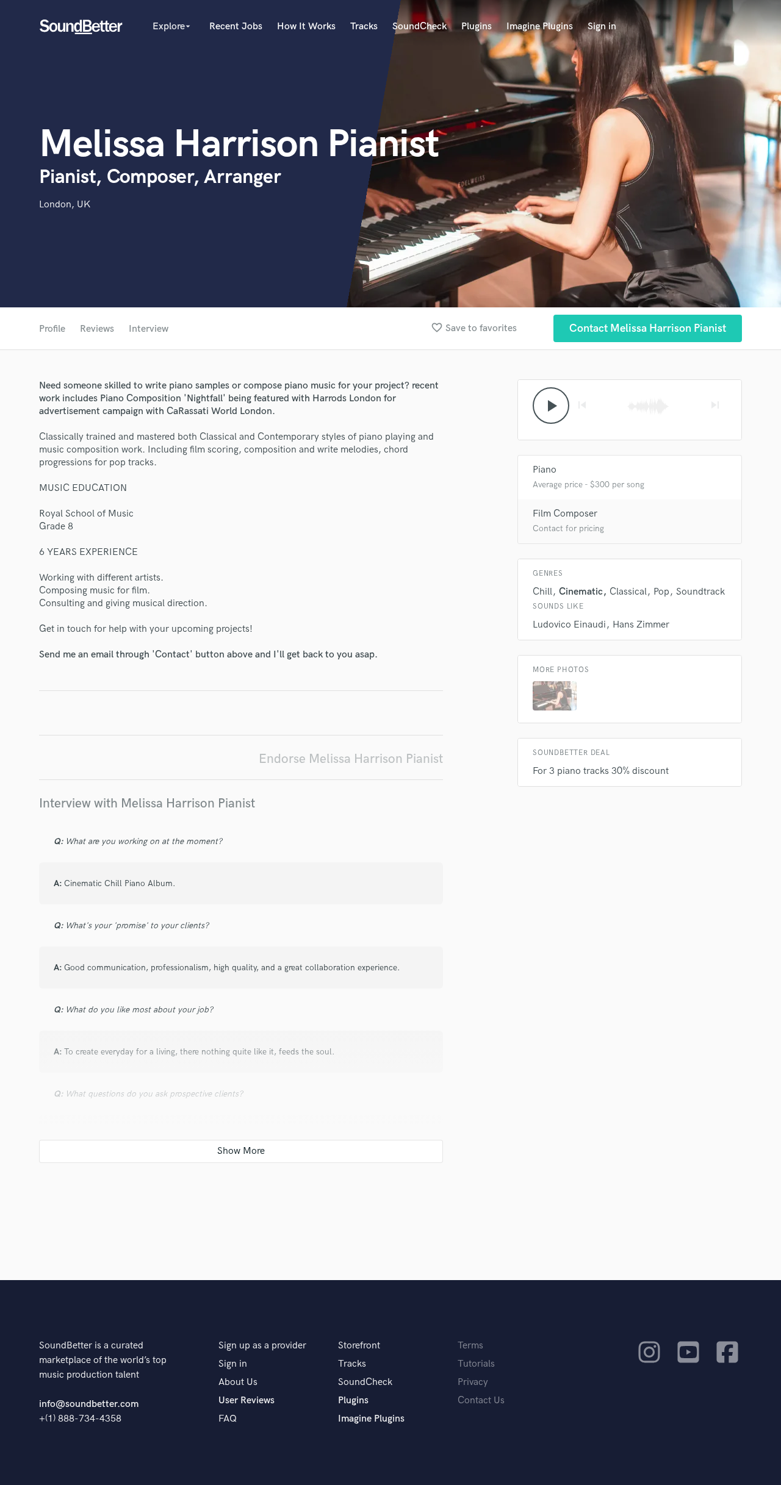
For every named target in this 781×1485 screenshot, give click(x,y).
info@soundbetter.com (89, 1404)
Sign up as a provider (262, 1345)
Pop (661, 592)
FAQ (227, 1419)
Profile (52, 329)
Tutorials (476, 1364)
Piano (544, 470)
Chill (542, 592)
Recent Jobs (235, 26)
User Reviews (246, 1400)
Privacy (473, 1382)
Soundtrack (700, 592)
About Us (237, 1382)
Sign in (602, 26)
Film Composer (565, 514)
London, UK (64, 204)
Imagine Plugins (539, 26)
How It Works (306, 26)
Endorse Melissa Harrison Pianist (351, 759)
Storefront (359, 1345)
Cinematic (581, 592)
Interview (148, 329)
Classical (628, 592)
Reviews (97, 329)
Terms (470, 1345)
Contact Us (481, 1400)
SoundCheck (419, 26)
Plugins (476, 26)
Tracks (364, 26)
